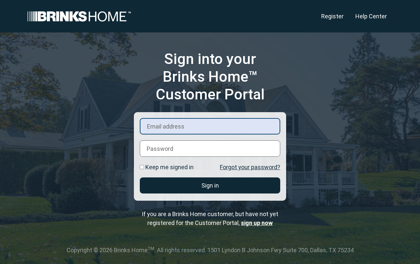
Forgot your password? (250, 167)
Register (332, 16)
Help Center (371, 16)
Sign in (210, 185)
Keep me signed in (169, 167)
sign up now (257, 222)
